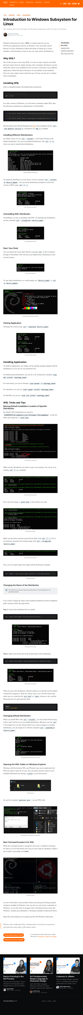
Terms (54, 1001)
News (64, 3)
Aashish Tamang (13, 34)
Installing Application (67, 51)
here (34, 126)
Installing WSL (65, 48)
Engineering (29, 2)
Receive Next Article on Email (14, 935)
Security (46, 2)
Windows (12, 15)
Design (21, 2)
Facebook (41, 936)
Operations (38, 2)
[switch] (79, 4)
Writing (12, 5)
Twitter (47, 936)
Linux (18, 15)
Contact (44, 1001)
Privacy (49, 1001)
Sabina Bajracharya (65, 986)
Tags (69, 3)
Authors (74, 3)
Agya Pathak (10, 988)
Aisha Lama (36, 991)
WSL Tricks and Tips (67, 53)
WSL (5, 15)
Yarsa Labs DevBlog (8, 1001)
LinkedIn (53, 936)
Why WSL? (64, 45)
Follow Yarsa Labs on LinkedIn (14, 939)
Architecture (13, 2)
